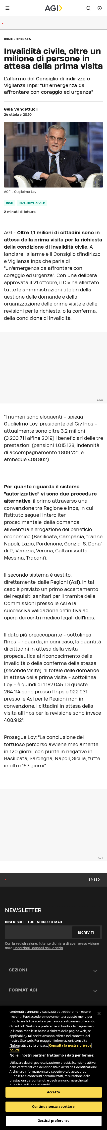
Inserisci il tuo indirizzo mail (34, 921)
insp (9, 203)
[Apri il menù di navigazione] (7, 8)
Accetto (53, 1092)
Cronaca (23, 39)
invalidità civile (32, 203)
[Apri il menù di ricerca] (88, 8)
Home (8, 39)
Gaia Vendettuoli (21, 109)
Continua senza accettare (53, 1106)
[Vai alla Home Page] (53, 8)
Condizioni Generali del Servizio (38, 948)
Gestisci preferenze (53, 1120)
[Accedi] (99, 8)
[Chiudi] (99, 1013)
